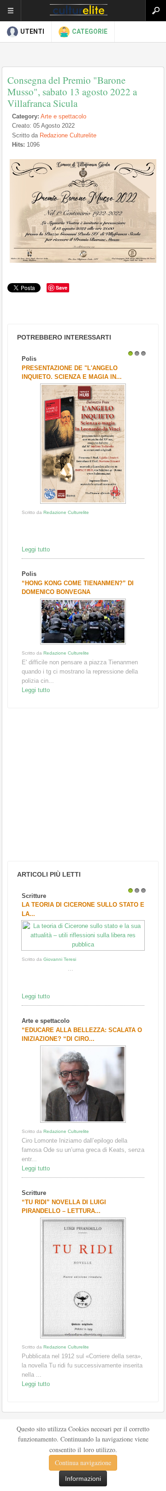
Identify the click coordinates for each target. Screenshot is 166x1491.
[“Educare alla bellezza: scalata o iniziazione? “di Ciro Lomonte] (83, 1122)
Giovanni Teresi (59, 959)
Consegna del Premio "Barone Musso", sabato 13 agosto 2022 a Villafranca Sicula (72, 92)
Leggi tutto (36, 549)
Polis (29, 358)
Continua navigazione (83, 1462)
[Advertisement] (74, 784)
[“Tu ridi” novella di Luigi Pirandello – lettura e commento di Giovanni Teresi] (83, 1338)
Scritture (34, 895)
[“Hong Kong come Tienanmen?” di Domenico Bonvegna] (83, 644)
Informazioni (83, 1478)
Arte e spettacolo (63, 116)
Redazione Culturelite (68, 135)
